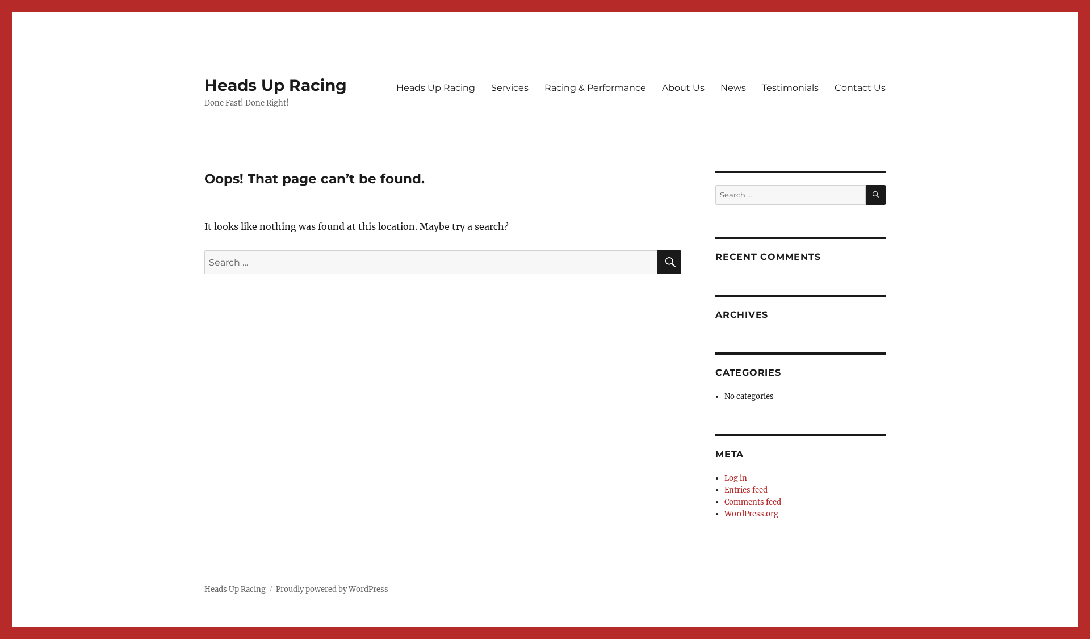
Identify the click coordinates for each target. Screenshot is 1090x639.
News (733, 87)
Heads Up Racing (275, 85)
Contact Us (860, 87)
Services (510, 87)
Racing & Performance (595, 87)
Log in (735, 478)
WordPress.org (751, 514)
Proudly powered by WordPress (332, 589)
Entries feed (746, 490)
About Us (683, 87)
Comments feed (752, 502)
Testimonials (790, 87)
